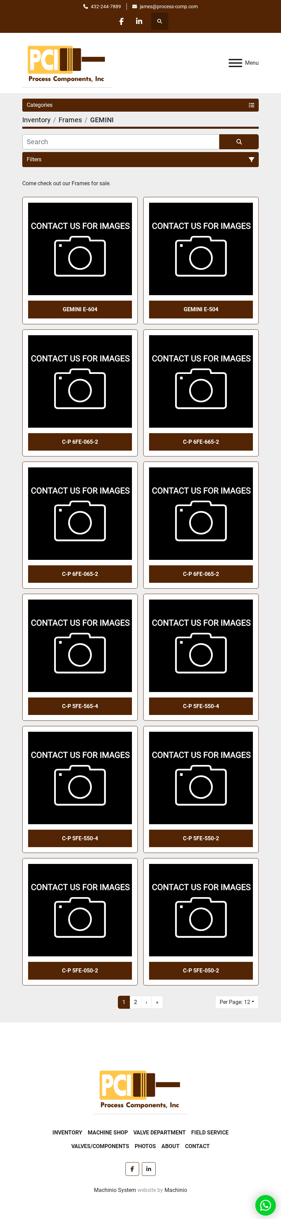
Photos (145, 1146)
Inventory (67, 1132)
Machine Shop (108, 1132)
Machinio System (115, 1190)
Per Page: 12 (235, 1002)
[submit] (239, 141)
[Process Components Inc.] (140, 1088)
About (170, 1146)
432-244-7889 (106, 6)
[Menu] (235, 63)
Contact (197, 1146)
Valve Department (159, 1132)
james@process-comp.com (169, 6)
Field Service (210, 1132)
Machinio (175, 1190)
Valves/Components (100, 1146)
